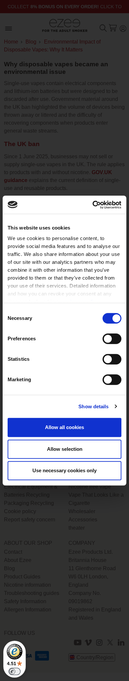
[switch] (112, 338)
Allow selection (64, 449)
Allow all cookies (64, 427)
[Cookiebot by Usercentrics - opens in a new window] (92, 205)
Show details (93, 406)
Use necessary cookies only (64, 470)
